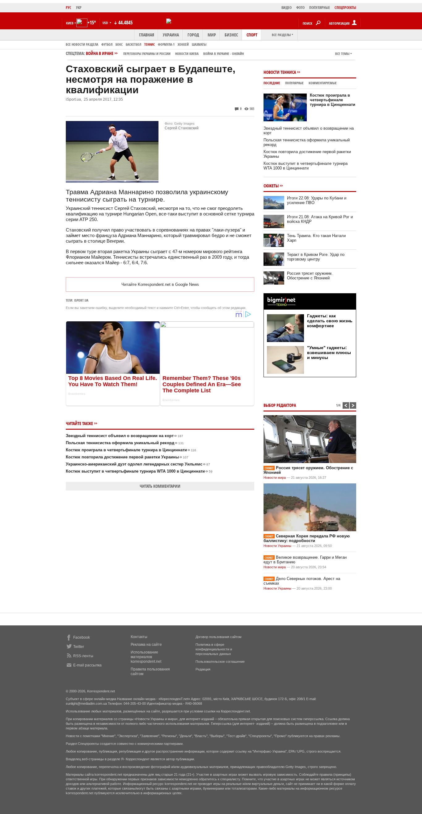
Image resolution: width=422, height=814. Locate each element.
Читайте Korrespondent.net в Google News (160, 284)
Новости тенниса (280, 72)
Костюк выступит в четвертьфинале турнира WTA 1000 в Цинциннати (139, 471)
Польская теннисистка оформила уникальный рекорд (125, 442)
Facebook (81, 637)
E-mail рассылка (87, 665)
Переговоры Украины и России (147, 53)
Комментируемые (323, 83)
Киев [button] (70, 23)
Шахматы (199, 44)
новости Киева (187, 53)
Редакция (203, 669)
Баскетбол (133, 44)
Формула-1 (166, 44)
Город (193, 35)
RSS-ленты (83, 656)
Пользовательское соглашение (220, 661)
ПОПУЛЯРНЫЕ (319, 7)
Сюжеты (271, 186)
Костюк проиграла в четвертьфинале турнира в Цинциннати (131, 450)
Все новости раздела (82, 44)
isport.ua (81, 300)
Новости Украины (277, 546)
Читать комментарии (160, 486)
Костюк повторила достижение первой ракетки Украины (127, 457)
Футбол (106, 44)
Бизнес (231, 35)
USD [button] (106, 22)
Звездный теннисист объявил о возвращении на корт (124, 435)
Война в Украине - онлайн (223, 53)
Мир (212, 35)
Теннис (149, 44)
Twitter (78, 647)
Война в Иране (165, 53)
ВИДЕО (286, 7)
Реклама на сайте (146, 644)
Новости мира (275, 477)
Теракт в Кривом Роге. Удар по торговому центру (315, 256)
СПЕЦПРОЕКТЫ (345, 7)
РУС (68, 7)
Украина (171, 35)
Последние (272, 83)
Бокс (119, 44)
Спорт (252, 35)
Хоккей (183, 44)
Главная (146, 35)
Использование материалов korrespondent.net (146, 657)
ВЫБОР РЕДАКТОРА (280, 405)
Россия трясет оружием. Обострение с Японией (310, 275)
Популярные (294, 83)
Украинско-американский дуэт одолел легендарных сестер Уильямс (138, 464)
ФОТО (300, 7)
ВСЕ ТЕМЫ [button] (342, 53)
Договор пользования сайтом (219, 637)
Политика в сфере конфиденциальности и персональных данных (214, 649)
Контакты (139, 637)
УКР (79, 7)
